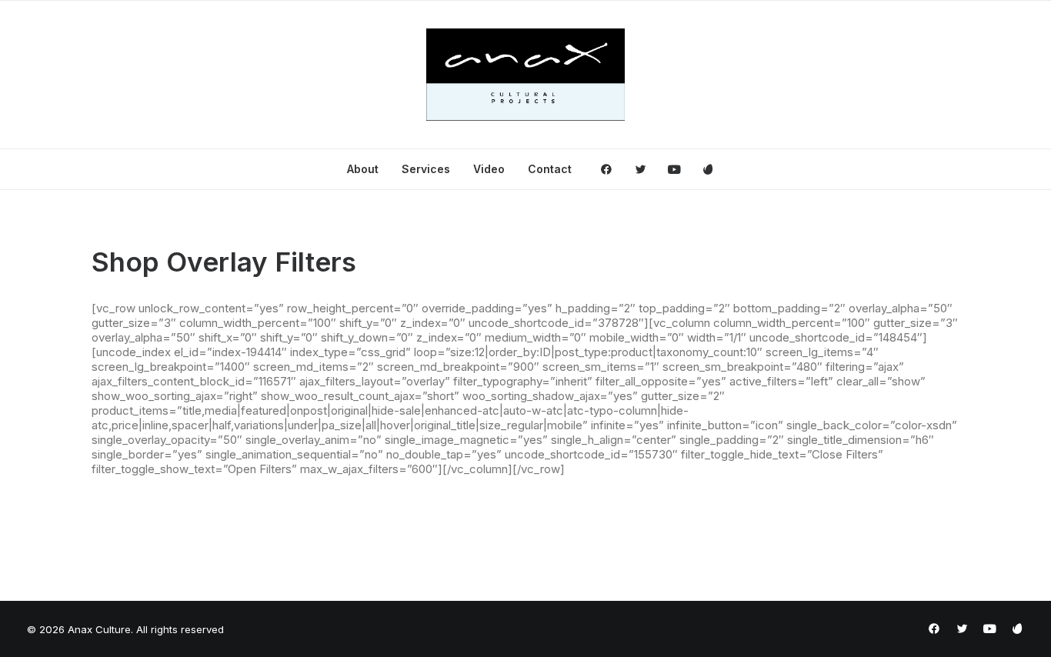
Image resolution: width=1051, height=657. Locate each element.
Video (489, 168)
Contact (550, 168)
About (363, 168)
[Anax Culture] (526, 74)
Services (426, 168)
